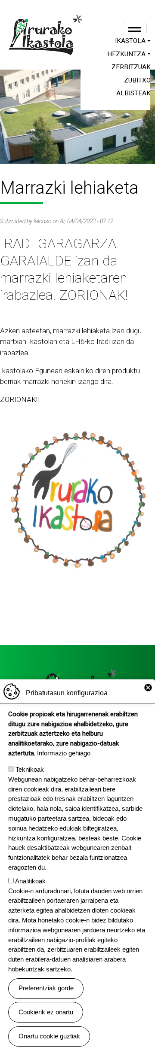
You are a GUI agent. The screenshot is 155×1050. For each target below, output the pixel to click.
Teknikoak (30, 769)
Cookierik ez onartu (46, 1012)
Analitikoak (30, 881)
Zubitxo (137, 80)
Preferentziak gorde (46, 988)
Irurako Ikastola (48, 35)
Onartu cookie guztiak (49, 1036)
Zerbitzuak (131, 67)
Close (148, 687)
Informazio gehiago (63, 753)
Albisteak (133, 93)
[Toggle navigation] (135, 31)
